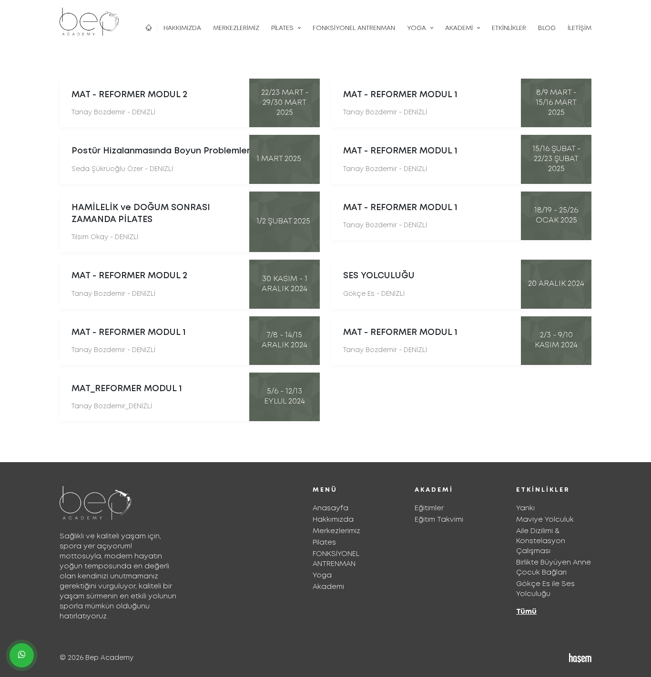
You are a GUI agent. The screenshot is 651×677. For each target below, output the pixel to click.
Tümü (526, 611)
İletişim (579, 28)
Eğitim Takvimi (439, 519)
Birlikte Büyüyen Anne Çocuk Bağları (553, 567)
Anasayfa (330, 508)
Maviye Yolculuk (545, 519)
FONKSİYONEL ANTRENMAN (354, 28)
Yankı (525, 508)
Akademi (328, 587)
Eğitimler (429, 508)
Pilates (324, 542)
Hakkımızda (182, 28)
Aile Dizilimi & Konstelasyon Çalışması (540, 541)
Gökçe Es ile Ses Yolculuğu (545, 589)
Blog (547, 28)
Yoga (322, 575)
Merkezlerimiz (236, 28)
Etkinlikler (509, 28)
